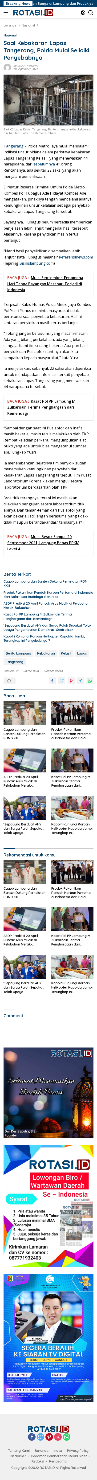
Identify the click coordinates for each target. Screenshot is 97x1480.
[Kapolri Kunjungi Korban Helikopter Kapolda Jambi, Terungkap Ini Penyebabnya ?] (72, 808)
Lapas (82, 653)
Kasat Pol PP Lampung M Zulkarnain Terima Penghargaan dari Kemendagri (38, 616)
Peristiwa (32, 66)
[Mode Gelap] (83, 13)
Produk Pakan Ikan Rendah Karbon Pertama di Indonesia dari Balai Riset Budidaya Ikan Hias (48, 594)
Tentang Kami (19, 1451)
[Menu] (7, 13)
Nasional (10, 35)
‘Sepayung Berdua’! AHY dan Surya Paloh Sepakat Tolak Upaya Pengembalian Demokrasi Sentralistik (48, 627)
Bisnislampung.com (36, 263)
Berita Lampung (18, 653)
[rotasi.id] (32, 13)
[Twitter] (40, 1437)
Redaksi (38, 1461)
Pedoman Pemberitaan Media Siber (59, 1456)
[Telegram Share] (80, 680)
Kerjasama (58, 1461)
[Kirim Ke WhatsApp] (89, 680)
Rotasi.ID (18, 66)
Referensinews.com (76, 257)
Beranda (41, 1451)
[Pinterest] (49, 1437)
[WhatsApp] (66, 1437)
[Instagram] (58, 1437)
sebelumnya (44, 164)
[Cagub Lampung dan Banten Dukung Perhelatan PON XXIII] (25, 713)
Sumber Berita (53, 671)
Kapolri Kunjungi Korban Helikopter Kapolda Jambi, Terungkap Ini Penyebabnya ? (44, 638)
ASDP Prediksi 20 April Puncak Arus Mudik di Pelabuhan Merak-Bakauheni (46, 605)
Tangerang (14, 146)
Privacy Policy (78, 1451)
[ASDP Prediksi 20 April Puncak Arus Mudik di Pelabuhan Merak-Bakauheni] (25, 760)
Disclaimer (18, 1456)
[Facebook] (32, 1437)
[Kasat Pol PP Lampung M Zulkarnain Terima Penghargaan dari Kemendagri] (72, 760)
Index (58, 1451)
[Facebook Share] (52, 680)
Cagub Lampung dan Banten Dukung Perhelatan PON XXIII (45, 583)
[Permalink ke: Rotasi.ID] (7, 67)
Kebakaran (46, 653)
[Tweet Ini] (61, 680)
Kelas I (66, 653)
